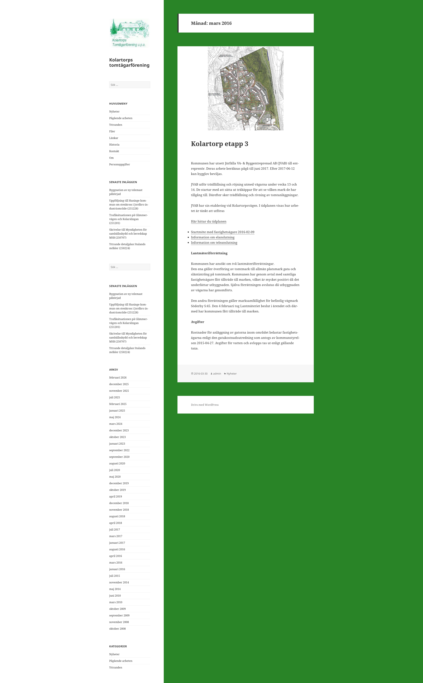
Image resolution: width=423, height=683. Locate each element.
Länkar (113, 138)
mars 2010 (115, 602)
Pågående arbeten (120, 118)
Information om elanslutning (212, 237)
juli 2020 (114, 470)
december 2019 (119, 483)
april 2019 (115, 496)
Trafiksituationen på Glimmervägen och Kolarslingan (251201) (128, 219)
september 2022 (119, 450)
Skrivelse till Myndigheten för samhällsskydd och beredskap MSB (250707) (128, 233)
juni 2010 (115, 595)
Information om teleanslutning (214, 242)
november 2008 (119, 622)
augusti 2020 (117, 463)
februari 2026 (118, 377)
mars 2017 (115, 536)
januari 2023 (117, 443)
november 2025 (119, 391)
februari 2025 (118, 404)
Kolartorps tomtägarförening (129, 62)
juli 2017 (114, 529)
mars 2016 (115, 562)
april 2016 (115, 556)
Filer (112, 131)
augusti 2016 (117, 549)
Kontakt (114, 151)
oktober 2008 (117, 628)
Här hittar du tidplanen (208, 221)
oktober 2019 (117, 490)
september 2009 (119, 615)
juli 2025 (114, 397)
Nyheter (114, 111)
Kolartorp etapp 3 (219, 143)
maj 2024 (115, 417)
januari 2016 (117, 569)
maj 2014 (115, 589)
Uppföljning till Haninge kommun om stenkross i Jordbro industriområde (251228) (128, 204)
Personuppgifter (119, 164)
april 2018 (115, 523)
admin (217, 373)
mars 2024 (115, 424)
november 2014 (119, 582)
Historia (114, 144)
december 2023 (119, 430)
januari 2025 (117, 410)
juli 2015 (114, 576)
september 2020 (119, 457)
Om (111, 158)
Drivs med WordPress (205, 405)
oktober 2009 (117, 609)
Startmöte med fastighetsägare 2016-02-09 (222, 232)
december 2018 (119, 503)
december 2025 (119, 384)
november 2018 (119, 510)
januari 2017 (117, 543)
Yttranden (115, 125)
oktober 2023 (117, 437)
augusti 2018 (117, 516)
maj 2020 (115, 476)
